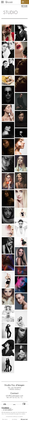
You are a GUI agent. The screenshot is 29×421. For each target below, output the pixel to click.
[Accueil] (9, 1)
